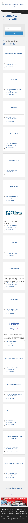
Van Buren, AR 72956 (14, 512)
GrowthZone (21, 518)
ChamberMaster (14, 519)
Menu (3, 2)
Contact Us (19, 488)
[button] (4, 41)
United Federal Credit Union (13, 334)
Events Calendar (17, 487)
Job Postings (13, 488)
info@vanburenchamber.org (18, 513)
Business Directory (8, 487)
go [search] (14, 33)
